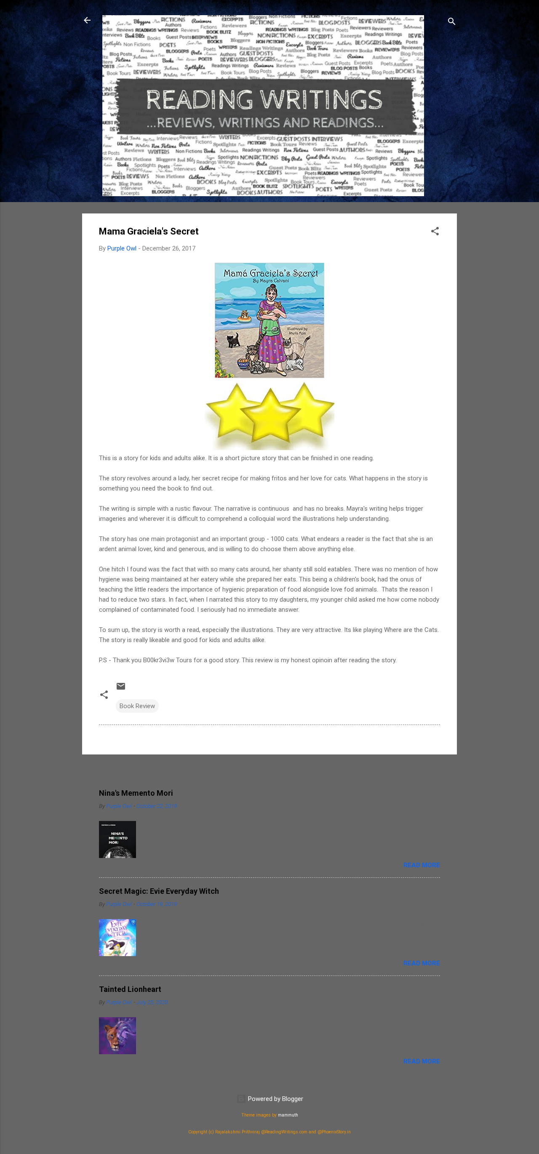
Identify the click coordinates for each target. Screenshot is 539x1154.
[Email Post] (121, 689)
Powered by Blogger (274, 1099)
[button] (435, 232)
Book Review (137, 706)
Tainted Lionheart (130, 989)
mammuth (288, 1115)
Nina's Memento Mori (136, 793)
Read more (421, 865)
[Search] (452, 23)
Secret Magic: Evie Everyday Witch (159, 891)
